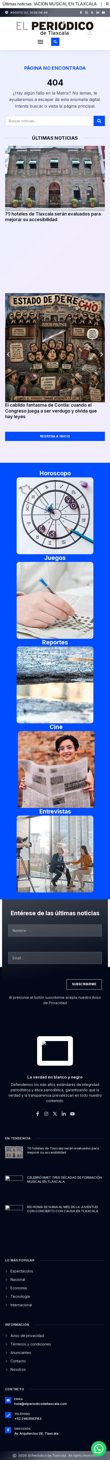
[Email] (8, 1400)
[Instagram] (86, 12)
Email (18, 1399)
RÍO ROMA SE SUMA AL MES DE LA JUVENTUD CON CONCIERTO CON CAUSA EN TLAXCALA (62, 1209)
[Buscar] (99, 121)
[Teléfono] (8, 1415)
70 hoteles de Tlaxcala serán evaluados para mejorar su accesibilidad (63, 1150)
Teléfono (22, 1414)
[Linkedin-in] (97, 12)
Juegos (55, 557)
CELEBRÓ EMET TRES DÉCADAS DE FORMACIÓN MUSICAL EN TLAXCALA (64, 1179)
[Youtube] (103, 12)
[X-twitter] (92, 12)
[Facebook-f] (80, 12)
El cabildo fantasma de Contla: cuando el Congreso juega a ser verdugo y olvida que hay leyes (51, 411)
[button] (40, 41)
